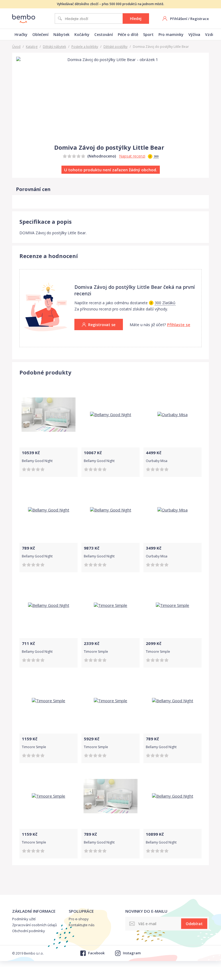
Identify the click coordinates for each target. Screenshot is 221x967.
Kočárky (81, 34)
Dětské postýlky (115, 46)
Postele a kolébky (84, 46)
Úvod (16, 46)
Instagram (132, 953)
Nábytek (61, 34)
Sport (148, 34)
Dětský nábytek (54, 46)
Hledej (135, 18)
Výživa (194, 34)
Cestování (103, 34)
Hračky (21, 34)
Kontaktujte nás (82, 924)
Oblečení (40, 34)
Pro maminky (171, 34)
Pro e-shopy (79, 918)
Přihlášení (178, 18)
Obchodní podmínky (28, 930)
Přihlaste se (178, 324)
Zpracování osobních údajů (34, 924)
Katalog (31, 46)
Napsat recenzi (132, 156)
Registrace (199, 18)
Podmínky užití (24, 918)
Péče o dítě (128, 34)
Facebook (96, 953)
